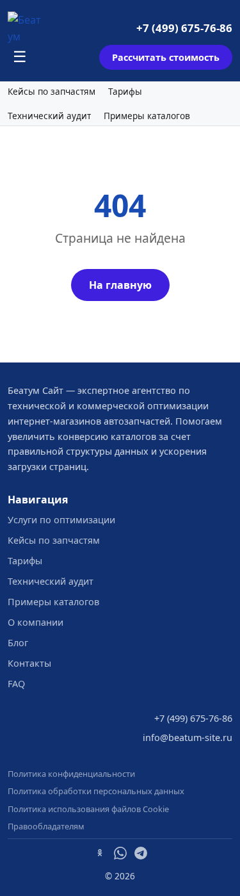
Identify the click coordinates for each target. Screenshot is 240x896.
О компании (35, 622)
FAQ (16, 684)
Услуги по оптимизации (61, 520)
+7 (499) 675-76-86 (184, 27)
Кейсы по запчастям (51, 91)
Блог (18, 643)
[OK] (99, 855)
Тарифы (125, 91)
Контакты (29, 663)
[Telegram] (140, 855)
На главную (120, 285)
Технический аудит (49, 116)
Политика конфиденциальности (71, 773)
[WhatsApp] (120, 855)
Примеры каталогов (147, 116)
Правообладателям (46, 826)
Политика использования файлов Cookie (88, 809)
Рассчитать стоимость (166, 57)
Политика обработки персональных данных (96, 791)
